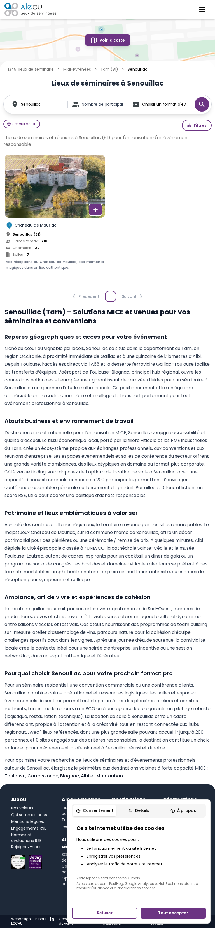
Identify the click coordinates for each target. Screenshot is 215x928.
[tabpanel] (139, 857)
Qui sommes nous (29, 815)
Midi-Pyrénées (77, 69)
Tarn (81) (109, 69)
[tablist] (139, 811)
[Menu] (202, 9)
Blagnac (69, 776)
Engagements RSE (28, 828)
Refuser (105, 913)
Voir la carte (112, 40)
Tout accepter (173, 913)
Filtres (200, 125)
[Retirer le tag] (34, 123)
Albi (85, 776)
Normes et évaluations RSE (26, 837)
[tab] (94, 810)
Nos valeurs (22, 808)
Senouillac (31, 104)
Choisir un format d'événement (165, 104)
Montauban (109, 776)
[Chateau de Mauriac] (55, 221)
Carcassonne (42, 776)
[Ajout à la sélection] (95, 209)
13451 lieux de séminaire (31, 69)
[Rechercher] (202, 104)
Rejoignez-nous (26, 846)
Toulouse (14, 776)
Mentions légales (27, 821)
